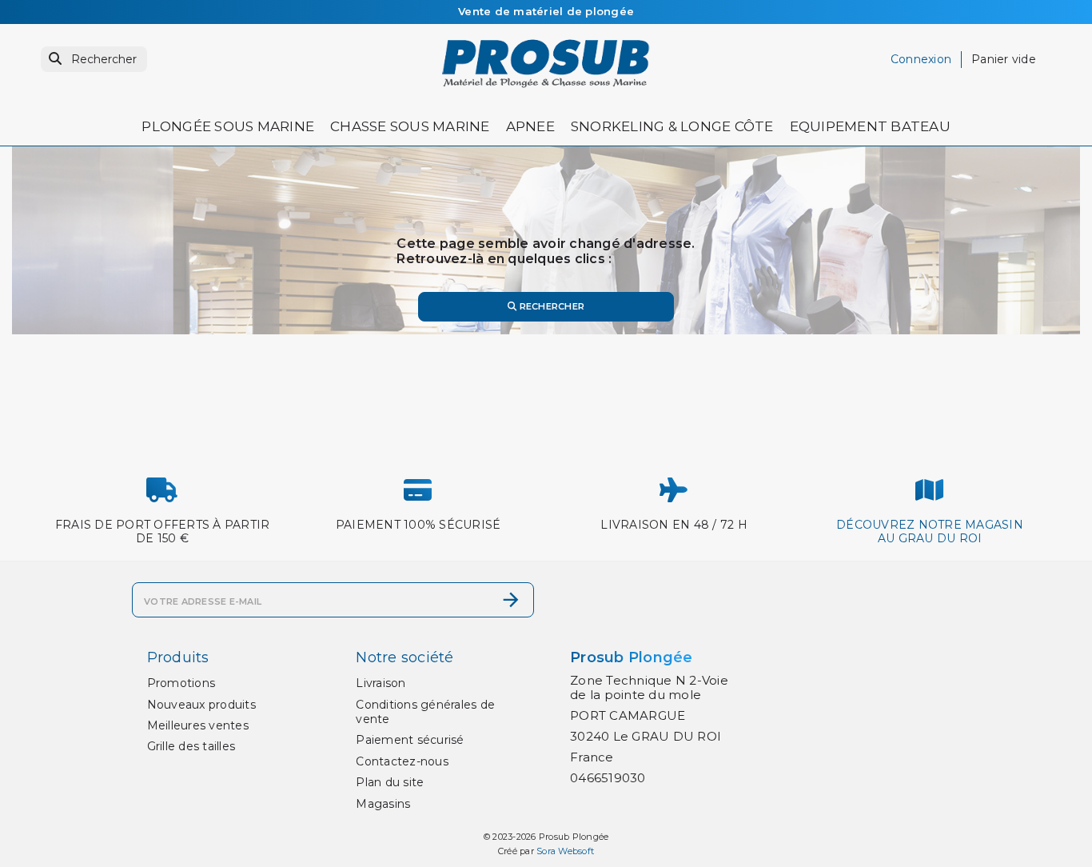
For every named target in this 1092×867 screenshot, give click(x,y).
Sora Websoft (565, 851)
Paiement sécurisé (410, 740)
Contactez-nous (402, 761)
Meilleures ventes (198, 725)
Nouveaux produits (201, 704)
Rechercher (550, 306)
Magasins (383, 804)
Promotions (181, 683)
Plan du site (390, 782)
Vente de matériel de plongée (546, 11)
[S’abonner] (511, 599)
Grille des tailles (191, 746)
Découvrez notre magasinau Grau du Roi (929, 531)
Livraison (380, 683)
